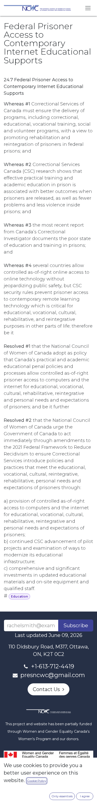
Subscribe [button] (75, 625)
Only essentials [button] (62, 796)
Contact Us (47, 689)
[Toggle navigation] (88, 7)
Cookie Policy (36, 781)
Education (19, 596)
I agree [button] (85, 796)
